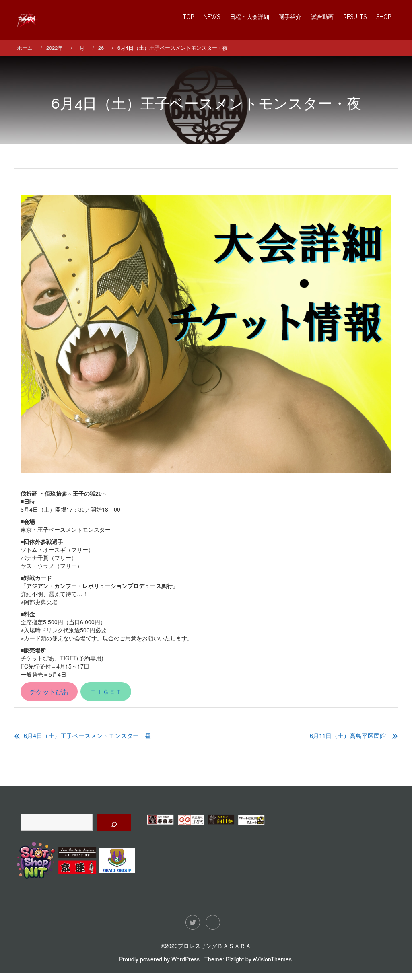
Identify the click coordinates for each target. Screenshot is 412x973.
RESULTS (355, 17)
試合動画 (322, 17)
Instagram (213, 922)
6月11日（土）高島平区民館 (348, 735)
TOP (188, 17)
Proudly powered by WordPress (159, 959)
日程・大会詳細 (249, 17)
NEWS (212, 17)
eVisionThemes (272, 959)
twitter (192, 922)
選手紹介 (290, 17)
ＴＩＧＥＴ (106, 691)
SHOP (383, 17)
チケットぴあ (49, 691)
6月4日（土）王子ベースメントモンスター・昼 (87, 735)
